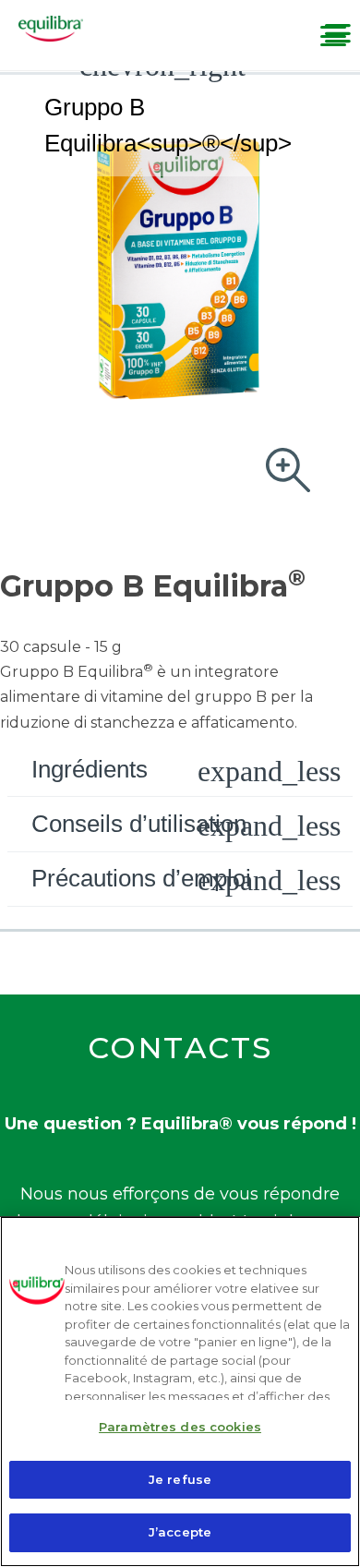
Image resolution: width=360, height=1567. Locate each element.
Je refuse (180, 1479)
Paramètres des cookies (180, 1426)
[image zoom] (288, 472)
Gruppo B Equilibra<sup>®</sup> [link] (168, 124)
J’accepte (180, 1532)
